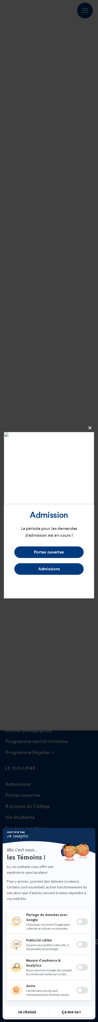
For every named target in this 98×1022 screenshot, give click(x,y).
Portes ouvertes (49, 552)
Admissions (49, 569)
